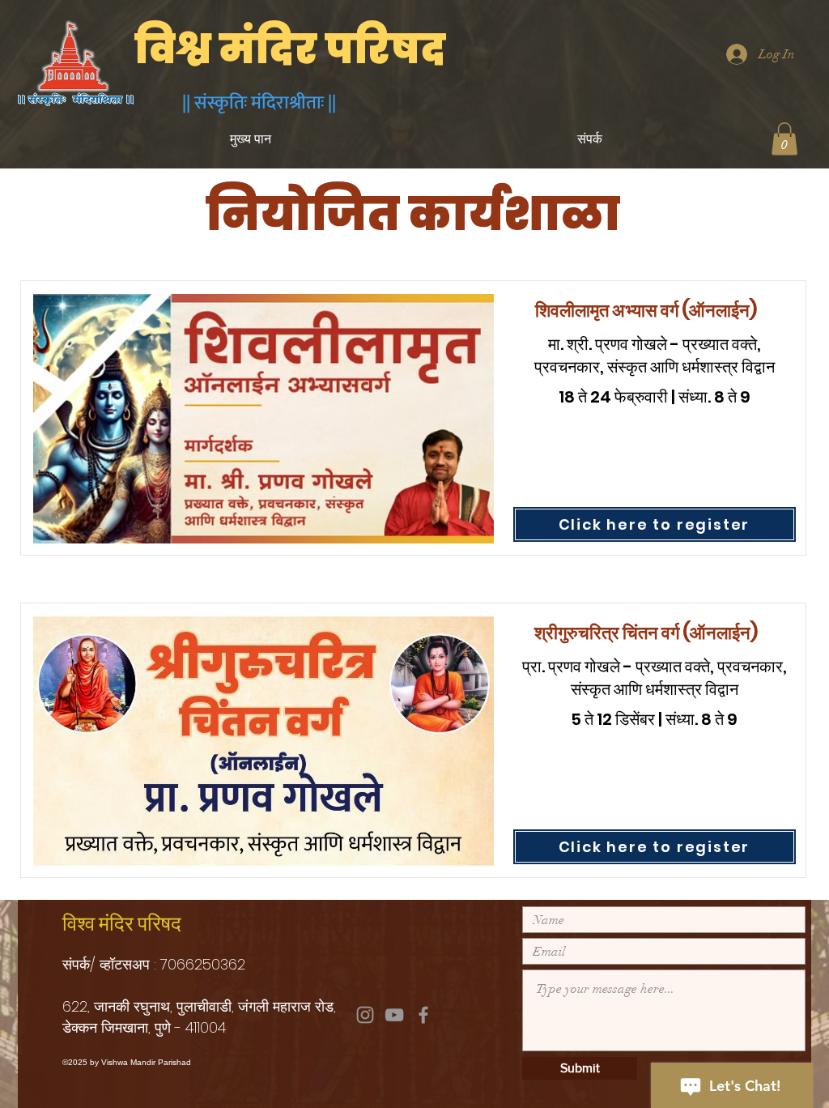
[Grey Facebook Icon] (423, 1015)
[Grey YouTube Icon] (394, 1015)
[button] (784, 139)
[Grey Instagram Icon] (365, 1015)
